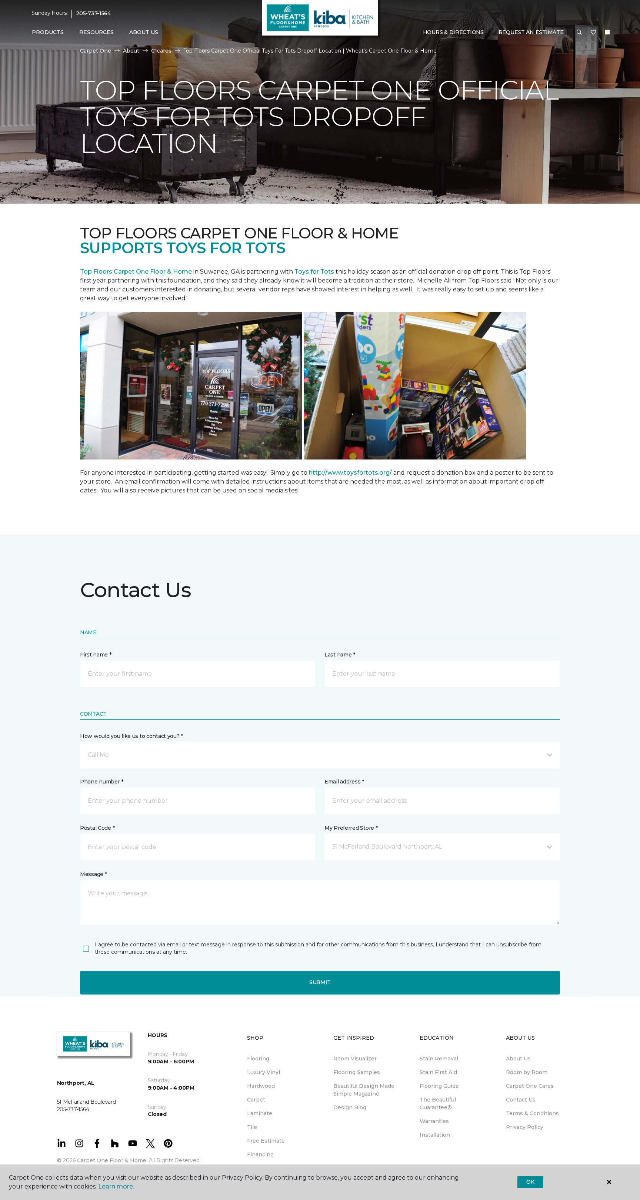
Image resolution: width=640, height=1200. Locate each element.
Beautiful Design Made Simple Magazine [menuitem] (363, 1090)
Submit (320, 982)
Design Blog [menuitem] (349, 1107)
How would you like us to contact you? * (131, 736)
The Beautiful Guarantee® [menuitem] (438, 1103)
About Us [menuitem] (518, 1058)
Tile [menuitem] (252, 1127)
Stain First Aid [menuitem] (438, 1072)
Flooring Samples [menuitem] (356, 1072)
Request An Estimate (531, 32)
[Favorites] (593, 32)
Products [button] (48, 32)
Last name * (339, 654)
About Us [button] (143, 32)
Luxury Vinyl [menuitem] (263, 1072)
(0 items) (607, 32)
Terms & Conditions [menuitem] (532, 1113)
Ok (530, 1182)
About (131, 50)
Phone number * (101, 781)
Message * (93, 874)
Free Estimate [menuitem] (266, 1140)
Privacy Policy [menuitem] (524, 1127)
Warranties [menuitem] (434, 1121)
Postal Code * (97, 827)
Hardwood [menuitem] (261, 1086)
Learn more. (116, 1186)
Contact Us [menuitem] (521, 1099)
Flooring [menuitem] (258, 1058)
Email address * (344, 781)
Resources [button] (96, 32)
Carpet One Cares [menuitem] (530, 1086)
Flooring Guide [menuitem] (439, 1086)
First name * (95, 654)
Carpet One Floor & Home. (112, 1160)
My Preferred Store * (350, 827)
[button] (579, 32)
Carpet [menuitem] (256, 1099)
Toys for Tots (314, 271)
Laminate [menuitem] (259, 1113)
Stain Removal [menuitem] (439, 1058)
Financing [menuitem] (260, 1154)
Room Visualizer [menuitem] (355, 1058)
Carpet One (95, 50)
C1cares (161, 50)
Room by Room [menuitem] (526, 1072)
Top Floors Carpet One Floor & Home (136, 271)
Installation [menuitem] (435, 1135)
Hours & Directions (453, 32)
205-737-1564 (93, 13)
